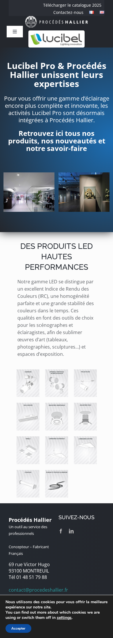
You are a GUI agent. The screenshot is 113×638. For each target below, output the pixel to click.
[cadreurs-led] (28, 372)
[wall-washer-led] (28, 405)
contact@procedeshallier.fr (38, 590)
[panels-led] (28, 438)
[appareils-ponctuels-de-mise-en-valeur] (56, 372)
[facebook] (61, 531)
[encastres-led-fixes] (85, 405)
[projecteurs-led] (85, 372)
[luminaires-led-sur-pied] (85, 438)
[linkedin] (71, 531)
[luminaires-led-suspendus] (56, 438)
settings (64, 617)
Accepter (18, 628)
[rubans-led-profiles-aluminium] (56, 472)
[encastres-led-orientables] (56, 405)
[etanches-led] (28, 472)
